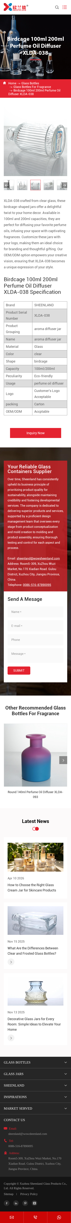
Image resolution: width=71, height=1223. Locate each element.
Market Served (18, 1108)
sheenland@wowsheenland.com (38, 558)
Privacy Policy (29, 1194)
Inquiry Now (36, 433)
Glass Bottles (30, 83)
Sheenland (14, 1085)
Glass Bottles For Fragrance (32, 87)
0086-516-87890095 (37, 585)
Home (12, 83)
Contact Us (14, 1120)
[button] (6, 185)
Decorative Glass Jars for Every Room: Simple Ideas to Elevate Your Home (34, 1024)
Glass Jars (13, 1074)
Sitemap (8, 1194)
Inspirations (15, 1097)
